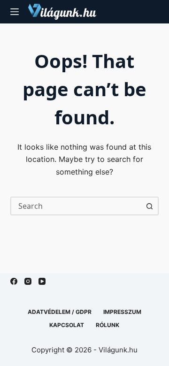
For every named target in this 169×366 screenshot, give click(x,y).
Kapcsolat (66, 324)
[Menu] (14, 12)
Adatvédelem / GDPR (60, 311)
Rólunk (107, 324)
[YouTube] (42, 281)
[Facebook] (13, 281)
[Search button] (149, 206)
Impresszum (122, 311)
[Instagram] (27, 281)
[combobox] (76, 206)
